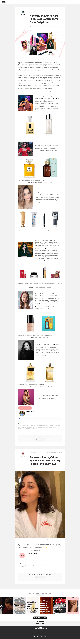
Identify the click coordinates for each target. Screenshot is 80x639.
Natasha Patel (32, 287)
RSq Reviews (53, 565)
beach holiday (22, 565)
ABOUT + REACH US (72, 1)
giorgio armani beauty (54, 427)
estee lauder (44, 427)
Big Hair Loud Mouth (46, 91)
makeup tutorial (45, 565)
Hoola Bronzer (38, 301)
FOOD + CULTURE (62, 1)
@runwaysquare (41, 439)
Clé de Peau (41, 243)
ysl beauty (34, 428)
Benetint (45, 301)
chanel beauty (43, 425)
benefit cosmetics (30, 425)
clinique (49, 425)
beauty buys (21, 425)
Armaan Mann (34, 337)
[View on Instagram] (6, 605)
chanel (37, 425)
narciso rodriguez (23, 428)
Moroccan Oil (39, 349)
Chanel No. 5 (40, 147)
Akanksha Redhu (36, 139)
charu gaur (38, 565)
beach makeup (30, 565)
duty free (20, 427)
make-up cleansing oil (40, 247)
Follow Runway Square (25, 407)
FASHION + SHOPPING (30, 1)
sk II (29, 428)
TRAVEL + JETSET (40, 1)
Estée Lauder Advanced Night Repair (50, 196)
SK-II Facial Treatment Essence (52, 98)
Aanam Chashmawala (31, 386)
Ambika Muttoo (38, 234)
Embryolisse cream (46, 260)
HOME (21, 1)
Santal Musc (38, 354)
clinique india (56, 425)
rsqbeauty (21, 566)
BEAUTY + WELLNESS (51, 1)
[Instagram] (19, 418)
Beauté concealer (48, 243)
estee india (38, 427)
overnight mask (43, 253)
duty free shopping (29, 427)
